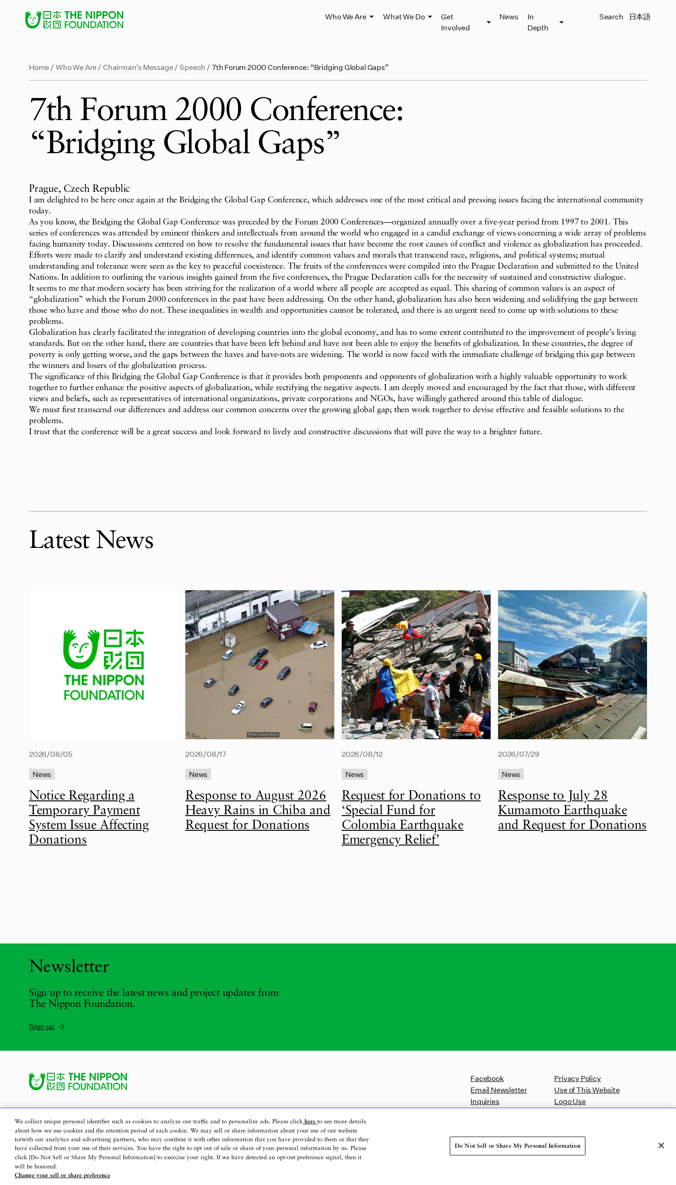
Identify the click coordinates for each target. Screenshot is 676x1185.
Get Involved (455, 22)
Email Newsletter (498, 1089)
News (508, 16)
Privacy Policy (577, 1078)
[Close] (661, 1145)
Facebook (487, 1078)
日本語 (640, 16)
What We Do (403, 16)
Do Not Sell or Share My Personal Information (517, 1146)
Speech (192, 67)
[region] (338, 1146)
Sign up (42, 1026)
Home (39, 67)
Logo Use (569, 1101)
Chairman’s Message (138, 67)
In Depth (538, 22)
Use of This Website (586, 1089)
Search (611, 16)
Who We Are (345, 16)
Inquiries (484, 1101)
